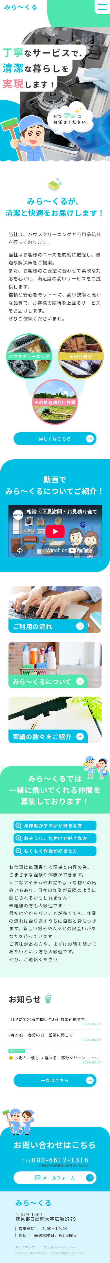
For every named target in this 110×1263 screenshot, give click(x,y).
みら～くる (48, 1253)
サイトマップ (25, 1247)
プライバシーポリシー (59, 1247)
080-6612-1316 (55, 1159)
